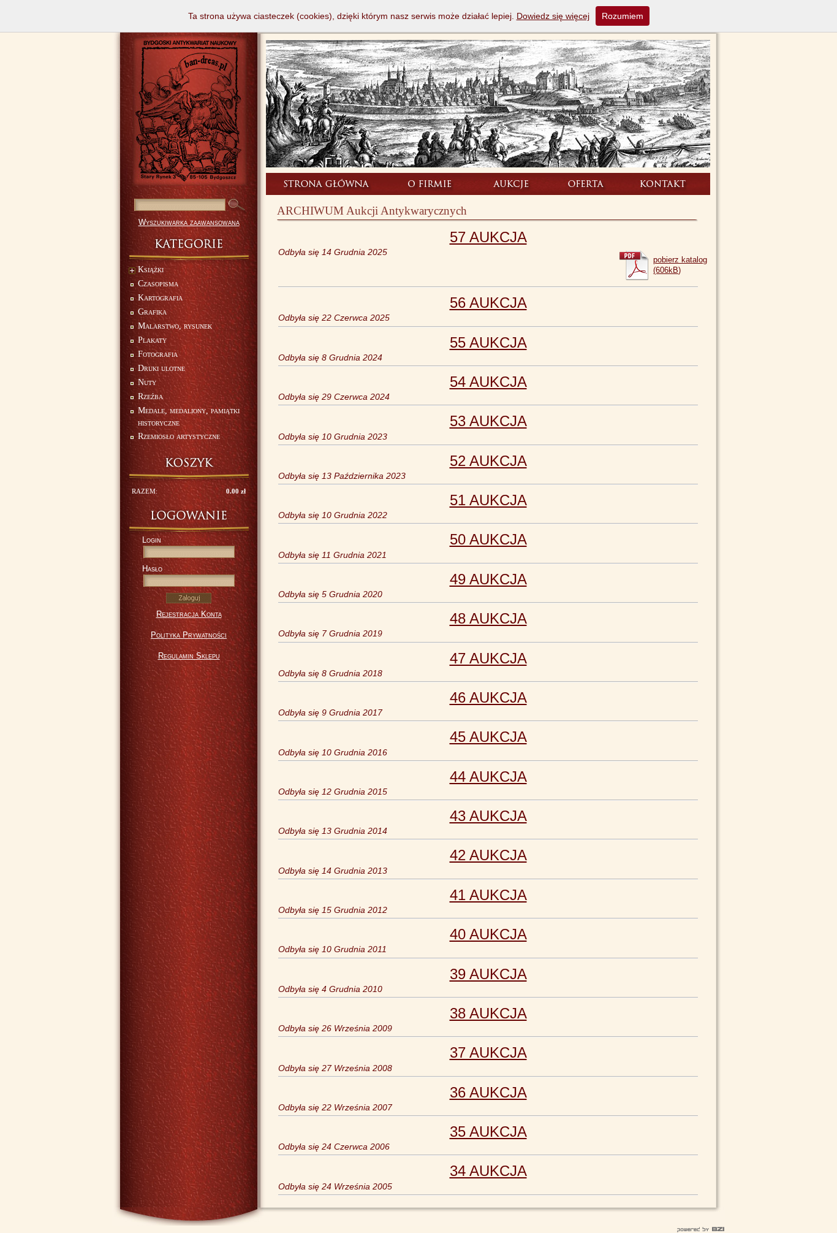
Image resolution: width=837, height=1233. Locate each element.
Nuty (147, 382)
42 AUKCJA (488, 855)
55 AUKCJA (488, 342)
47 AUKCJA (488, 658)
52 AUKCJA (488, 460)
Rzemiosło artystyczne (179, 436)
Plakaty (152, 340)
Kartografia (160, 297)
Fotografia (158, 354)
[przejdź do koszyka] (189, 462)
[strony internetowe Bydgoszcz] (418, 1229)
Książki (151, 269)
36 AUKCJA (488, 1092)
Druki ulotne (161, 368)
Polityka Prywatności (189, 634)
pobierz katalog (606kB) (680, 265)
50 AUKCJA (488, 539)
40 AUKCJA (488, 934)
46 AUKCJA (488, 697)
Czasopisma (158, 283)
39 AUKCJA (488, 974)
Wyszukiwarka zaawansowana (189, 222)
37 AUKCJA (488, 1052)
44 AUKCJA (488, 776)
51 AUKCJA (488, 500)
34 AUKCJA (488, 1170)
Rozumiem (622, 16)
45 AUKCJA (488, 736)
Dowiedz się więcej (553, 16)
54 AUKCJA (488, 381)
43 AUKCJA (488, 815)
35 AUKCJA (488, 1131)
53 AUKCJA (488, 421)
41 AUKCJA (488, 895)
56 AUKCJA (488, 302)
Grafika (152, 311)
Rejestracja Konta (189, 614)
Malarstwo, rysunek (175, 325)
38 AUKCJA (488, 1013)
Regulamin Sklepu (189, 655)
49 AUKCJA (488, 579)
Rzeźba (150, 396)
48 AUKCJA (488, 618)
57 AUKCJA (488, 237)
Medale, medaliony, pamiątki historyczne (189, 416)
